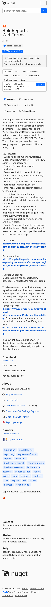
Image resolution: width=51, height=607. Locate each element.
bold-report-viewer (14, 467)
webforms (20, 458)
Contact (7, 522)
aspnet (7, 458)
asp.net (15, 480)
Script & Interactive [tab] (31, 75)
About (25, 588)
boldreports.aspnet (14, 462)
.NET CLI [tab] (7, 71)
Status (6, 535)
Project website (14, 394)
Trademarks (21, 595)
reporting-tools (36, 462)
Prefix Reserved (14, 45)
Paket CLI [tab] (16, 75)
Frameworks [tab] (27, 99)
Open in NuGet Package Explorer (23, 411)
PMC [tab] (17, 71)
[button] (40, 84)
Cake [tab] (23, 80)
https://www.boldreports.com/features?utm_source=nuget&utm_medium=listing (24, 246)
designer (25, 476)
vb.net (33, 480)
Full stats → (7, 360)
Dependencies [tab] (13, 105)
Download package (16, 405)
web (15, 476)
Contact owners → (10, 433)
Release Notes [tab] (28, 111)
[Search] (44, 10)
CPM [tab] (6, 75)
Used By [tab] (30, 105)
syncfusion (9, 449)
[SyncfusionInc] (5, 439)
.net (6, 480)
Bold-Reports (26, 449)
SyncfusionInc (16, 439)
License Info (12, 400)
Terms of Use (37, 588)
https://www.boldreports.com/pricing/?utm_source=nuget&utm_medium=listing (24, 330)
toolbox (37, 476)
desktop (8, 484)
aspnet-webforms (27, 454)
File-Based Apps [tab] (10, 80)
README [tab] (10, 99)
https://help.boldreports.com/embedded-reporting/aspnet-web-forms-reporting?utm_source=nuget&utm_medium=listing (24, 264)
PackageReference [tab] (30, 71)
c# (24, 480)
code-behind (22, 484)
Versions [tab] (10, 111)
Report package (14, 422)
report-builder (22, 471)
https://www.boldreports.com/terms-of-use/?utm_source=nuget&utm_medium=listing (24, 313)
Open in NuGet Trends (17, 416)
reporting (9, 454)
